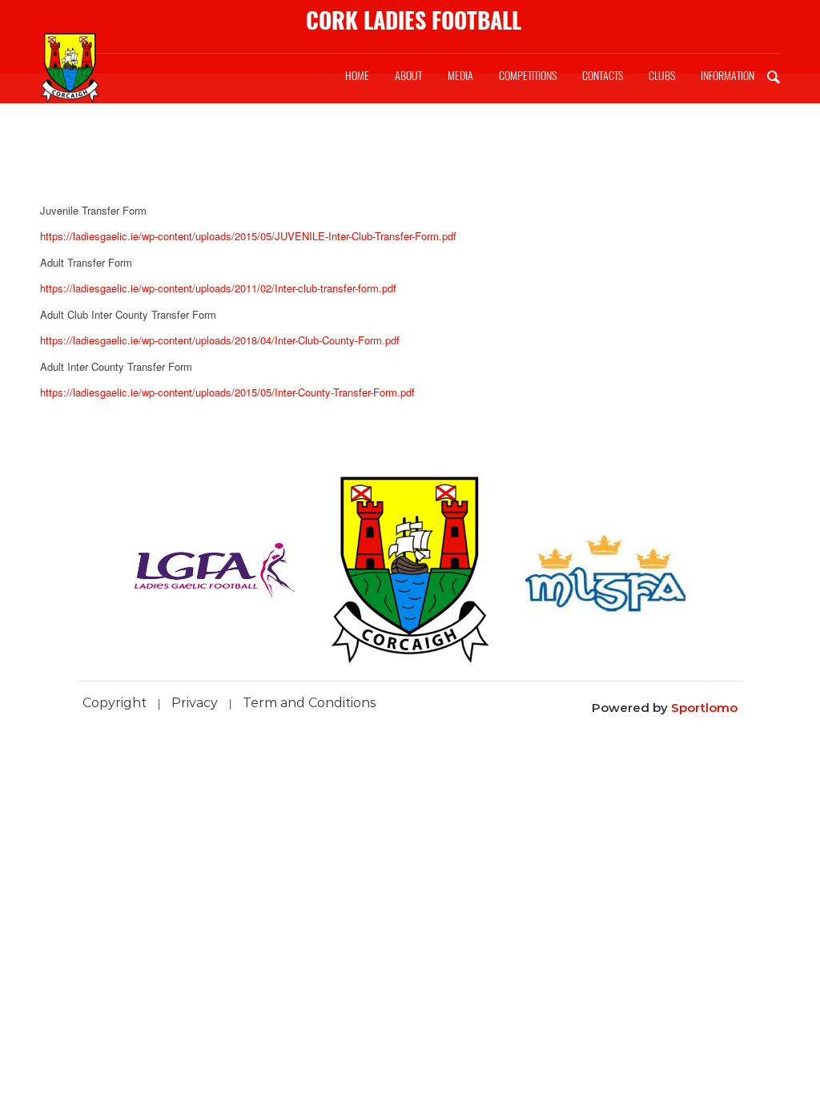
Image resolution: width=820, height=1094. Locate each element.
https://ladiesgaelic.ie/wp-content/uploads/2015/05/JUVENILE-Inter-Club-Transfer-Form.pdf (248, 235)
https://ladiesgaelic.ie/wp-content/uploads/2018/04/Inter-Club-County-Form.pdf (220, 340)
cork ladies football (413, 20)
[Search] (773, 76)
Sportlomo (704, 707)
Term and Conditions (309, 702)
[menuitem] (357, 76)
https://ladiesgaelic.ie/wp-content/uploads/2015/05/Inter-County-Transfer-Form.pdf (227, 392)
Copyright (114, 702)
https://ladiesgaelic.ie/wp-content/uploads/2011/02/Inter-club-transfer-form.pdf (218, 288)
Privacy (194, 702)
